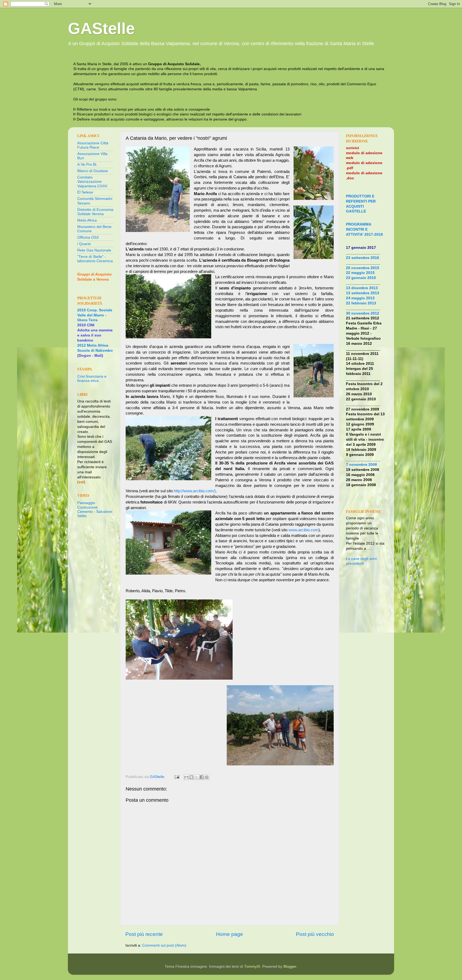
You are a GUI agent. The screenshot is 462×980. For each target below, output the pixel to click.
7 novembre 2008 (361, 465)
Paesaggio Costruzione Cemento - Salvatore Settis (94, 509)
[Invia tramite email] (186, 777)
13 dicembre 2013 (362, 288)
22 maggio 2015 (360, 273)
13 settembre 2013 (362, 293)
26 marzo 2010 (359, 394)
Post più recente (144, 934)
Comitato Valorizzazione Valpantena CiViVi (92, 181)
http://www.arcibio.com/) (195, 491)
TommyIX (252, 966)
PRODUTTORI (358, 196)
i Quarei (84, 244)
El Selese (85, 192)
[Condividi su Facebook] (201, 777)
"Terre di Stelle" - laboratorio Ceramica (95, 259)
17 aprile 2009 (358, 429)
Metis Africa (87, 220)
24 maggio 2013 (360, 298)
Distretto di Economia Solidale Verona (95, 212)
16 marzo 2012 (359, 344)
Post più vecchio (315, 934)
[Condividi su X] (196, 777)
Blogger (289, 966)
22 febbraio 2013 (361, 303)
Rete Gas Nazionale (94, 250)
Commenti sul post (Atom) (164, 945)
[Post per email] (176, 777)
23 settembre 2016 (362, 258)
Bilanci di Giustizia (92, 171)
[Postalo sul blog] (191, 777)
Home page (229, 934)
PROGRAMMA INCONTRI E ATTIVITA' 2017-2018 (364, 229)
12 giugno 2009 (360, 424)
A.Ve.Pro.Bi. (87, 164)
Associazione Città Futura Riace (92, 145)
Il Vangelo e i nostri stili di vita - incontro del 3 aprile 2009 (365, 439)
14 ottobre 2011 (360, 364)
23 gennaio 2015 (361, 278)
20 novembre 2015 (362, 268)
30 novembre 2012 (362, 313)
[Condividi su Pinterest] (206, 777)
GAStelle (101, 28)
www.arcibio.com (303, 530)
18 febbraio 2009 (361, 450)
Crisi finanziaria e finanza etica (91, 378)
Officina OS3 (88, 237)
